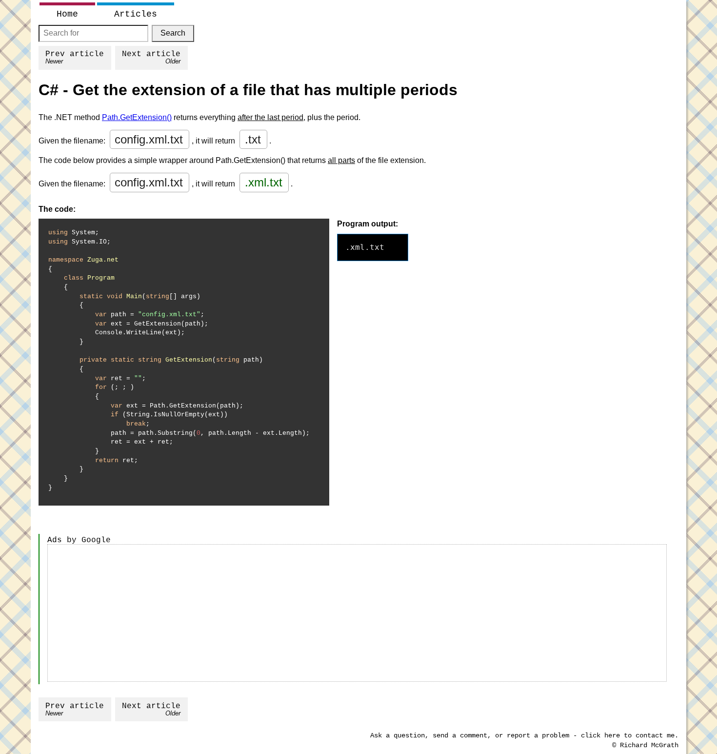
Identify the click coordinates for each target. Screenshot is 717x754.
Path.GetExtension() (137, 117)
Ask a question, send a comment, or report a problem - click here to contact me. (524, 735)
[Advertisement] (357, 613)
